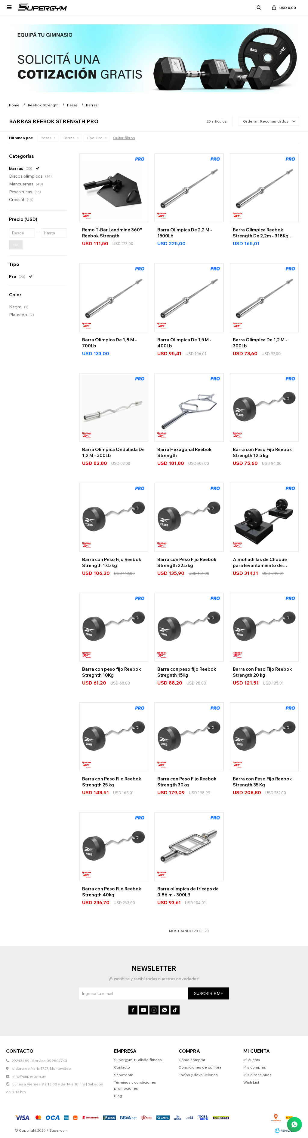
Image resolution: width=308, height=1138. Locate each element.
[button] (258, 7)
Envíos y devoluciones (198, 1074)
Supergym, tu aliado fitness (138, 1059)
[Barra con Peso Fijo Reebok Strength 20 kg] (264, 627)
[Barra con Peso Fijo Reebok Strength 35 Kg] (264, 736)
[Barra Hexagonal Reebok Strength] (188, 407)
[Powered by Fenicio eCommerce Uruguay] (284, 1130)
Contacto (122, 1067)
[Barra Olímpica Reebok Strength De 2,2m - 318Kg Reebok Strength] (264, 187)
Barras (69, 138)
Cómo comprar (192, 1059)
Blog (118, 1096)
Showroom (123, 1074)
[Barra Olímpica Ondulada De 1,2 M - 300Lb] (113, 407)
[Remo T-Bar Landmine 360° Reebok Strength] (113, 187)
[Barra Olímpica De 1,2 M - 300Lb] (264, 297)
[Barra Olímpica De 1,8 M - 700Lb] (113, 297)
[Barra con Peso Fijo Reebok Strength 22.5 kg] (188, 517)
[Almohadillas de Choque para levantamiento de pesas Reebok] (264, 517)
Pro (95, 138)
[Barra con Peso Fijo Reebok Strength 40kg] (113, 846)
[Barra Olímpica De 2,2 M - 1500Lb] (188, 187)
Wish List (251, 1082)
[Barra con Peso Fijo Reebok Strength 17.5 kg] (113, 517)
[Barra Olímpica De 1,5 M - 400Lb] (188, 297)
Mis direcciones (257, 1074)
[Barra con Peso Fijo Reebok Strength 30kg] (188, 736)
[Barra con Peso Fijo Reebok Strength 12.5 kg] (264, 407)
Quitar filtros (124, 138)
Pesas (46, 138)
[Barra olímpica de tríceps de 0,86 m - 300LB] (188, 846)
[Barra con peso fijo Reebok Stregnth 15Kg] (188, 627)
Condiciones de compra (200, 1067)
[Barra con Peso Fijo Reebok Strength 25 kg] (113, 736)
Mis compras (254, 1067)
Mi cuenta (251, 1059)
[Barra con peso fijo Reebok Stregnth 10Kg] (113, 627)
